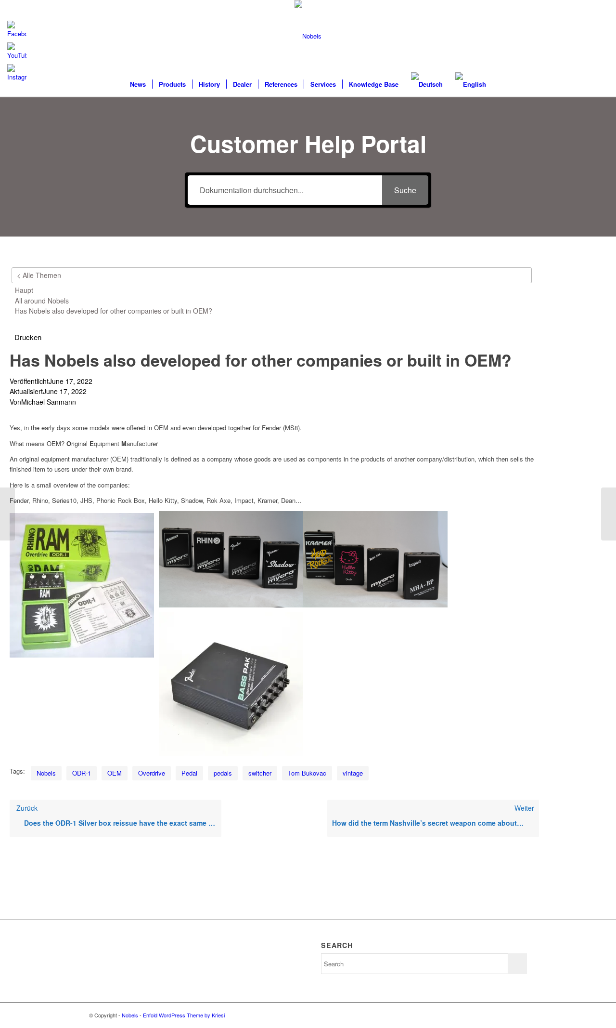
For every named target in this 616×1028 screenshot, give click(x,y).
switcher (259, 773)
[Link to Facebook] (520, 1015)
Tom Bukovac (307, 773)
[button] (27, 337)
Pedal (189, 773)
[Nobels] (308, 36)
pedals (223, 773)
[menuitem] (138, 84)
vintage (353, 773)
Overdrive (151, 773)
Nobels (46, 773)
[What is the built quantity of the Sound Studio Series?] (7, 514)
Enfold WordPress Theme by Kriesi (184, 1015)
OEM (114, 773)
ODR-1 (81, 773)
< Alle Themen (39, 275)
